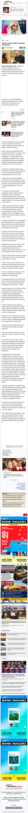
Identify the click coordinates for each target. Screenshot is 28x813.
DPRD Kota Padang (6, 792)
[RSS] (21, 808)
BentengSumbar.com (13, 811)
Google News (20, 446)
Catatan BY (17, 792)
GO (25, 514)
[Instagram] (14, 808)
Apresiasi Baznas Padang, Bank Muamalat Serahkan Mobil (13, 693)
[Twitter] (9, 808)
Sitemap (20, 793)
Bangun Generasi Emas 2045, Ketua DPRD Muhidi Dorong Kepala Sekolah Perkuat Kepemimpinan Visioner (13, 687)
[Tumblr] (19, 808)
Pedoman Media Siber (7, 799)
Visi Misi (15, 793)
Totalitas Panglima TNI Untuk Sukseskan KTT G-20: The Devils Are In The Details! (20, 487)
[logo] (14, 787)
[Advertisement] (14, 86)
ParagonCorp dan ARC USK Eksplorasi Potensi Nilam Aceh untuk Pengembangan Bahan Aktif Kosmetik (16, 649)
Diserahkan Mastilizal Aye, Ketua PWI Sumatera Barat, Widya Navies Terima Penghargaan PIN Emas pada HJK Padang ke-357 (14, 622)
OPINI (12, 792)
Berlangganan (15, 797)
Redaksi (5, 797)
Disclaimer (23, 792)
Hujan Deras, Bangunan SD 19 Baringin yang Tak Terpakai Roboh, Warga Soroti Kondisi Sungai (16, 644)
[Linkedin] (16, 808)
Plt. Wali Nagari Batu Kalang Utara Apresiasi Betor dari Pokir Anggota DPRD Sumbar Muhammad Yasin (17, 639)
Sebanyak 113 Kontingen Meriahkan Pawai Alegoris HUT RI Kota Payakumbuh (17, 634)
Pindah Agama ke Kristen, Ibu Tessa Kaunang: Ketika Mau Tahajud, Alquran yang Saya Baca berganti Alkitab (13, 690)
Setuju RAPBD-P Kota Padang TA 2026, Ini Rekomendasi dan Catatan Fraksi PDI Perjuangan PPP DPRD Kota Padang (14, 683)
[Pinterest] (12, 808)
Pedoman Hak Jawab (18, 799)
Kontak (9, 797)
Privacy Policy (9, 793)
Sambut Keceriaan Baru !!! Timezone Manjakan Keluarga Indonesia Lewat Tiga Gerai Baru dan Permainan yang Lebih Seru (13, 676)
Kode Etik (22, 797)
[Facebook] (7, 808)
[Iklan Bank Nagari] (14, 737)
